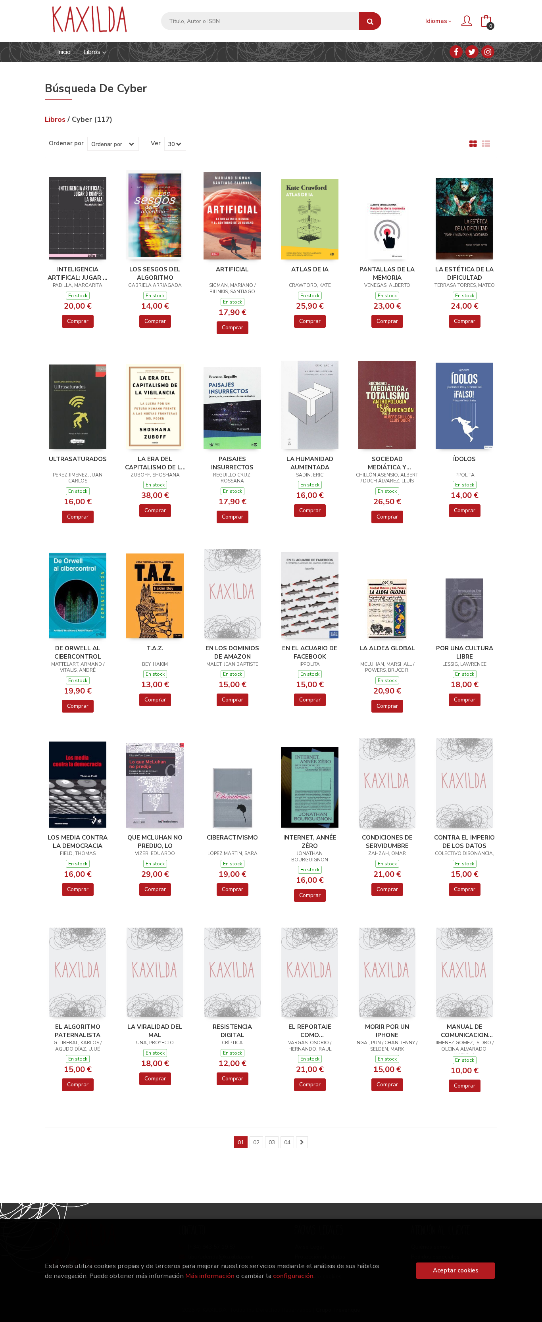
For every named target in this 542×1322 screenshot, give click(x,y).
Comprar (77, 321)
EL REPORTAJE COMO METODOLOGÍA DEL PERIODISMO (310, 1031)
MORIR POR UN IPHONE (387, 1031)
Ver (156, 143)
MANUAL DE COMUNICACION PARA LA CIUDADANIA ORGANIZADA (464, 1031)
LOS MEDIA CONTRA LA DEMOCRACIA (78, 841)
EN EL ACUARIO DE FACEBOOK (309, 652)
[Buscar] (370, 21)
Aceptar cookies (456, 1270)
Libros (92, 52)
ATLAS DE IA (310, 269)
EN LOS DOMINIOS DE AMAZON (232, 652)
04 (287, 1142)
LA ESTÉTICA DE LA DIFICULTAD (464, 273)
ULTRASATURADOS (78, 459)
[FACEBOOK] (456, 51)
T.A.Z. (154, 648)
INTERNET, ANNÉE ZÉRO (309, 841)
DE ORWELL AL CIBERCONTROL (77, 652)
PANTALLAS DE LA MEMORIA (387, 273)
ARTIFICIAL (232, 269)
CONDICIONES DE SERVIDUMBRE (387, 841)
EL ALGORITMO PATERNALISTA (77, 1031)
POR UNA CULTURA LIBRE (464, 652)
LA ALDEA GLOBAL (387, 648)
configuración (293, 1275)
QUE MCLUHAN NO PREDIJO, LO (155, 841)
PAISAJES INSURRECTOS (232, 463)
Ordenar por (66, 143)
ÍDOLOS (464, 459)
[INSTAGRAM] (487, 51)
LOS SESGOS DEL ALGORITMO (155, 273)
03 (272, 1142)
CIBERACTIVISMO (232, 838)
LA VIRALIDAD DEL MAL (155, 1031)
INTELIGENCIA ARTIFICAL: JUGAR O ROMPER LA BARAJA (78, 273)
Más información (209, 1275)
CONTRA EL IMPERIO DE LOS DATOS (464, 841)
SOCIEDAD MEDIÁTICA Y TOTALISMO (387, 463)
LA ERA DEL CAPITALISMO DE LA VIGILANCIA (155, 463)
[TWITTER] (472, 51)
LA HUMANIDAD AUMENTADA (309, 463)
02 (256, 1142)
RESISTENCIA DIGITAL (232, 1031)
